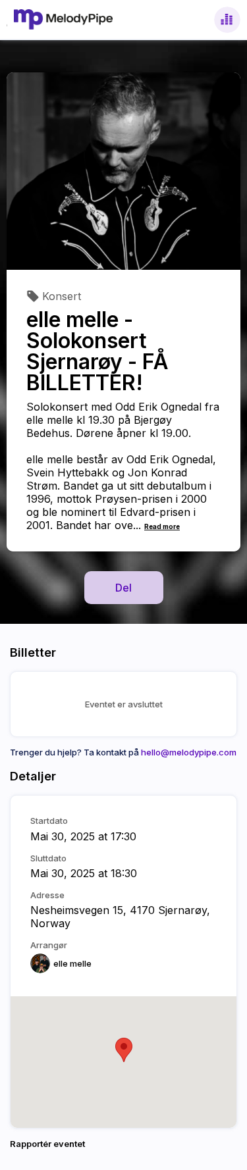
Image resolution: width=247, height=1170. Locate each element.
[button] (124, 1049)
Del (123, 587)
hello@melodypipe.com (188, 752)
